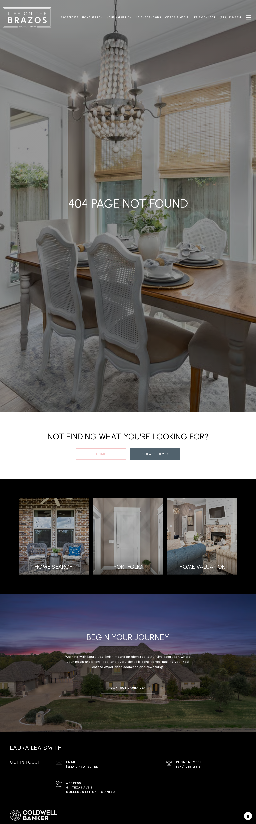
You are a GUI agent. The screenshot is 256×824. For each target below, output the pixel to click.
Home (101, 454)
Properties (69, 17)
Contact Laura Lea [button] (128, 687)
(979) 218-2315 (188, 766)
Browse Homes (155, 454)
